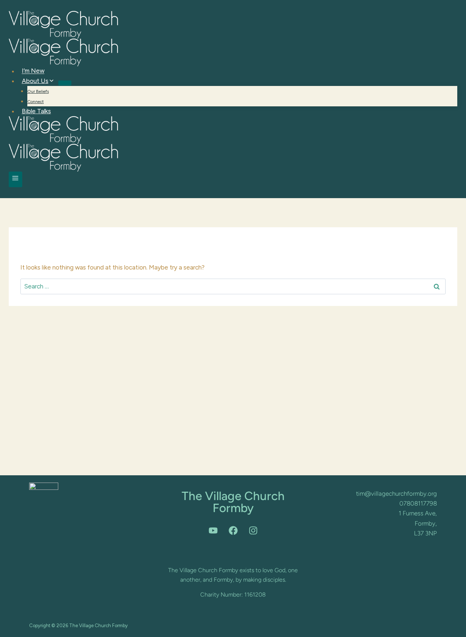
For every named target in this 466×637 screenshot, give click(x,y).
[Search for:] (233, 286)
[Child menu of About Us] (64, 83)
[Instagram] (253, 530)
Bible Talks (36, 111)
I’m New (33, 71)
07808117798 (418, 503)
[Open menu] (15, 179)
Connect (35, 101)
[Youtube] (213, 530)
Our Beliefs (38, 91)
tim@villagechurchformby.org (396, 493)
